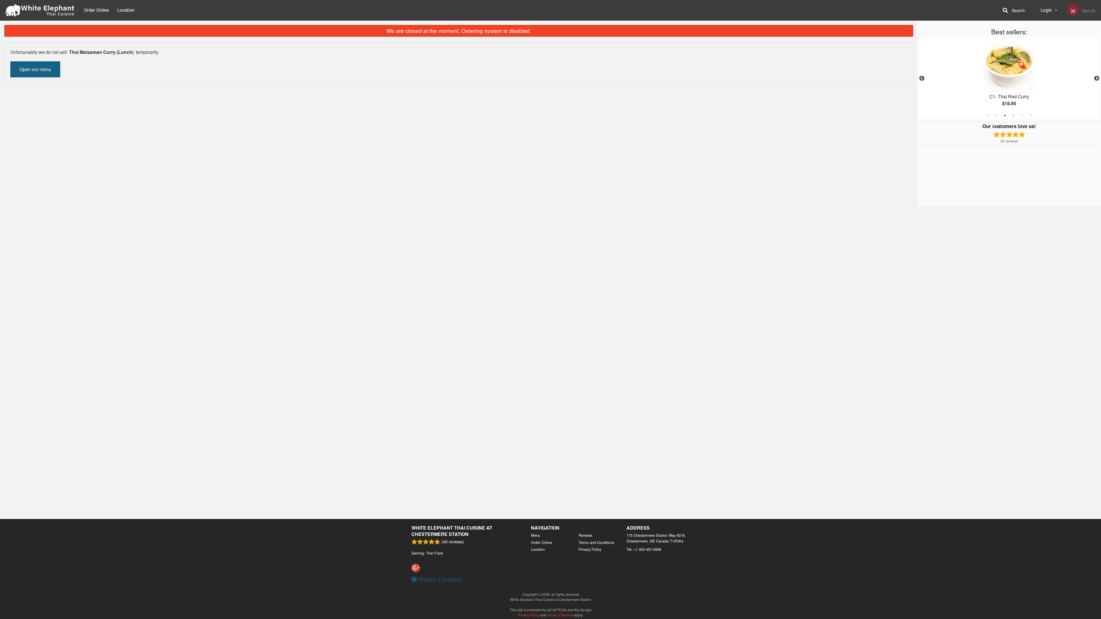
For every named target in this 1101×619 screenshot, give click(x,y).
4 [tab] (1013, 115)
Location (125, 10)
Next (1097, 78)
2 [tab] (996, 115)
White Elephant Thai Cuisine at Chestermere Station (451, 530)
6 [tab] (1031, 115)
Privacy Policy (590, 549)
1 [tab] (988, 115)
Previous (922, 78)
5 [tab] (1022, 115)
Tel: (643, 549)
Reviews (585, 535)
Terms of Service (560, 614)
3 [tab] (1005, 115)
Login (1046, 10)
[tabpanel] (1009, 78)
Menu (535, 535)
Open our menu (35, 69)
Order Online (96, 10)
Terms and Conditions (596, 542)
